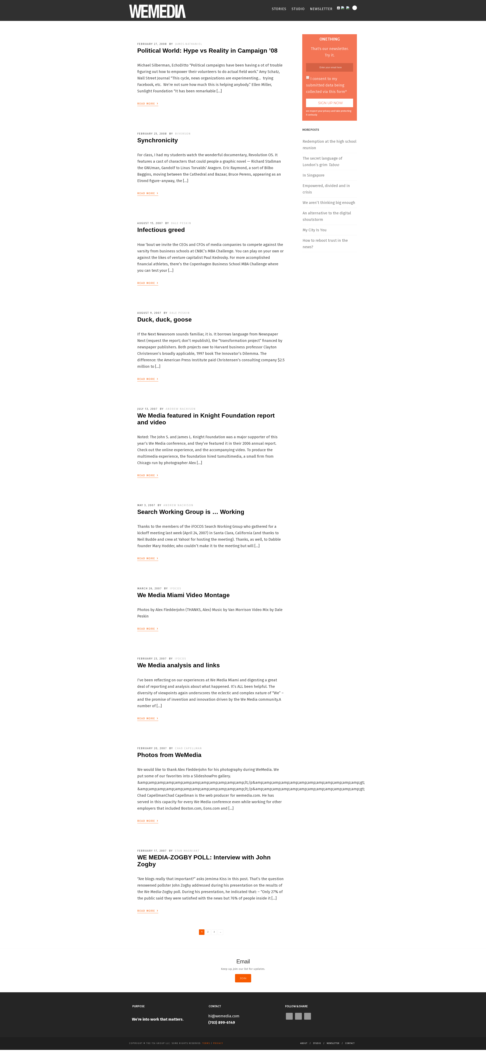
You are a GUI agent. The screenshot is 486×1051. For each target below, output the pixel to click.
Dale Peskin (181, 223)
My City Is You (315, 230)
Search (354, 8)
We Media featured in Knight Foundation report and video (206, 419)
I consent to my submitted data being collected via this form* (326, 85)
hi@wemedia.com (223, 1016)
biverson (183, 133)
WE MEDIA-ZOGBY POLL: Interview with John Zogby (204, 860)
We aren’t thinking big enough (329, 202)
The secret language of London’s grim (322, 161)
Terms (206, 1043)
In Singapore (313, 175)
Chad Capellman (188, 748)
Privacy (218, 1043)
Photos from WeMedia (169, 754)
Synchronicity (157, 140)
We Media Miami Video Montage (183, 595)
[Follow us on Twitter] (348, 7)
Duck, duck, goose (164, 319)
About (303, 1043)
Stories (279, 9)
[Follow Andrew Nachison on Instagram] (338, 8)
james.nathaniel (188, 44)
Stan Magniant (187, 850)
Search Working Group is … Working (190, 511)
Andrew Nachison (181, 409)
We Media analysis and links (178, 665)
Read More (147, 103)
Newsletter (321, 9)
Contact (350, 1043)
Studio (298, 9)
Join (243, 978)
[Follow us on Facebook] (343, 7)
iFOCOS (175, 588)
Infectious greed (161, 229)
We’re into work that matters (157, 1019)
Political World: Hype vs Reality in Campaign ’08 (207, 50)
